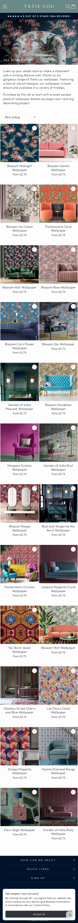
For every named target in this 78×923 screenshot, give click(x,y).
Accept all (39, 914)
